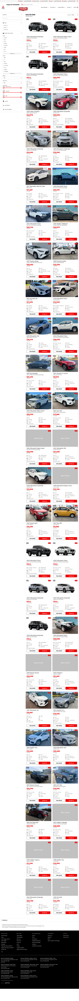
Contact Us (44, 52)
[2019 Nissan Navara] (38, 662)
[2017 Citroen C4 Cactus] (65, 363)
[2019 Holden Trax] (38, 737)
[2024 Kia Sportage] (38, 812)
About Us (49, 937)
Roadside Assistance (36, 940)
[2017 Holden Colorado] (65, 812)
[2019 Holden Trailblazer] (65, 213)
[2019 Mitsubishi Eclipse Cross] (65, 475)
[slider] (3, 88)
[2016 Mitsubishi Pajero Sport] (38, 400)
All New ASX (3, 949)
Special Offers (19, 935)
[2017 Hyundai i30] (38, 288)
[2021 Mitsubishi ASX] (65, 438)
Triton (2, 937)
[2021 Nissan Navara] (38, 775)
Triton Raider (3, 940)
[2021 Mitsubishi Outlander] (38, 887)
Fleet (18, 944)
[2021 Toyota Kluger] (38, 251)
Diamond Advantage (36, 942)
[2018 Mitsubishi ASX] (38, 326)
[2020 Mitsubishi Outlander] (38, 475)
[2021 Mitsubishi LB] (38, 700)
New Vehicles (44, 7)
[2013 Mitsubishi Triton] (65, 288)
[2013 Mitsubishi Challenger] (65, 138)
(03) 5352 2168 (6, 973)
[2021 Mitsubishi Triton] (65, 176)
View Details (32, 52)
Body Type (5, 80)
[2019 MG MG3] (65, 887)
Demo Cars (19, 940)
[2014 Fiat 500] (65, 513)
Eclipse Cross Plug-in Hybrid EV (7, 947)
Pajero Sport (3, 942)
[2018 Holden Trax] (65, 849)
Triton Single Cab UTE (5, 939)
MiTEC (49, 939)
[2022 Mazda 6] (65, 662)
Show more (12, 53)
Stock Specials (19, 937)
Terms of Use (66, 937)
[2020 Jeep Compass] (38, 101)
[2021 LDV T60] (65, 400)
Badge (4, 75)
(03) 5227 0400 (6, 978)
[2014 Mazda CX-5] (65, 700)
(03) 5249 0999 (7, 968)
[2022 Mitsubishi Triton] (65, 326)
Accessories (34, 939)
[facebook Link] (77, 1)
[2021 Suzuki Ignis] (38, 513)
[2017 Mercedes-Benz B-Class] (38, 176)
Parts (33, 937)
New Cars (19, 939)
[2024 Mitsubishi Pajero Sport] (65, 26)
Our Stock (52, 7)
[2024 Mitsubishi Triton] (38, 213)
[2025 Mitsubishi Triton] (65, 64)
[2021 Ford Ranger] (38, 363)
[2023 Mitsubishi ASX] (65, 737)
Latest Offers (61, 7)
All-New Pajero (4, 935)
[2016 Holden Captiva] (38, 849)
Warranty (34, 944)
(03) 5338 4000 (6, 960)
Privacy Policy (66, 935)
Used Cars (19, 942)
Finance (18, 945)
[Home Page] (3, 7)
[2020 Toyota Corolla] (65, 251)
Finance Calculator (20, 947)
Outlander (3, 944)
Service (69, 7)
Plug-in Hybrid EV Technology (53, 940)
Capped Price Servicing (36, 945)
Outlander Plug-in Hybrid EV (6, 945)
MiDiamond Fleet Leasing (22, 949)
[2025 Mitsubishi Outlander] (38, 26)
